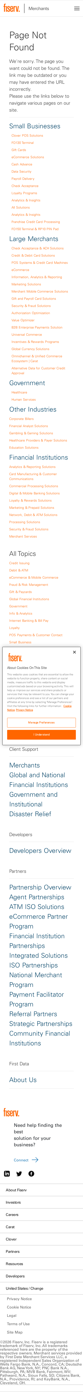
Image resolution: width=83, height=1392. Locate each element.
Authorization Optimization (31, 313)
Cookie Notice (19, 1307)
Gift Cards (19, 150)
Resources (14, 1263)
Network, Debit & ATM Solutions (33, 515)
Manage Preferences (41, 722)
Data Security (21, 171)
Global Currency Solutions (30, 349)
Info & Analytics (20, 613)
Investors (13, 1202)
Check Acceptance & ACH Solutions (38, 248)
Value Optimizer (23, 320)
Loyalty (14, 628)
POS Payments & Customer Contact (35, 635)
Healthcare (19, 392)
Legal (11, 1315)
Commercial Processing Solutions (33, 486)
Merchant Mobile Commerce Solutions (40, 291)
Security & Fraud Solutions (31, 306)
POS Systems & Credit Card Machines (40, 263)
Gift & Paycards (20, 592)
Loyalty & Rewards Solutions (30, 500)
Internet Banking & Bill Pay (28, 621)
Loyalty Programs (24, 193)
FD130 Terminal (23, 143)
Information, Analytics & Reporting (37, 277)
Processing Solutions (24, 522)
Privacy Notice (19, 1299)
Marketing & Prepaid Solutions (31, 508)
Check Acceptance (25, 186)
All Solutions (21, 207)
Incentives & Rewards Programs (35, 342)
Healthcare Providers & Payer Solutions (38, 440)
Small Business (20, 642)
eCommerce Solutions (28, 157)
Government (18, 606)
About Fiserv (16, 1190)
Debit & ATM (18, 570)
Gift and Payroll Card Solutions (34, 298)
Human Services (24, 399)
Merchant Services (23, 536)
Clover (11, 1239)
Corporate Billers (21, 419)
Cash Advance (22, 164)
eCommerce (20, 270)
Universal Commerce (27, 334)
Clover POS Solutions (27, 135)
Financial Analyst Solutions (28, 426)
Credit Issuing (19, 563)
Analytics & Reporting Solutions (32, 467)
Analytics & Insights (26, 200)
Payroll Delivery (23, 179)
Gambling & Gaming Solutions (31, 433)
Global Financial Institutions (29, 599)
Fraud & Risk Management (28, 585)
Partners (12, 1251)
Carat (10, 1226)
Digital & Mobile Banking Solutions (34, 493)
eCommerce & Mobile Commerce (33, 577)
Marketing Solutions (26, 284)
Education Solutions (24, 447)
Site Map (15, 1332)
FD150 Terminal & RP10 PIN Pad (35, 229)
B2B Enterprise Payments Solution (37, 327)
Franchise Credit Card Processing (36, 222)
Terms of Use (18, 1324)
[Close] (74, 652)
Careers (12, 1214)
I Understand (41, 734)
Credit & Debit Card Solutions (33, 255)
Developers (15, 1276)
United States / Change (24, 1288)
